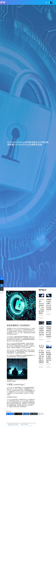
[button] (46, 2)
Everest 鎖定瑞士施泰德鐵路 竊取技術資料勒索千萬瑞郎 (48, 356)
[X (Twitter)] (2, 282)
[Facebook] (2, 278)
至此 (26, 403)
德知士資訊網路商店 (21, 406)
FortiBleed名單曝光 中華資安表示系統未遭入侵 (42, 330)
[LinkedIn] (2, 285)
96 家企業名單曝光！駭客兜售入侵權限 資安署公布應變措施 (41, 356)
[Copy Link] (2, 289)
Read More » (41, 317)
